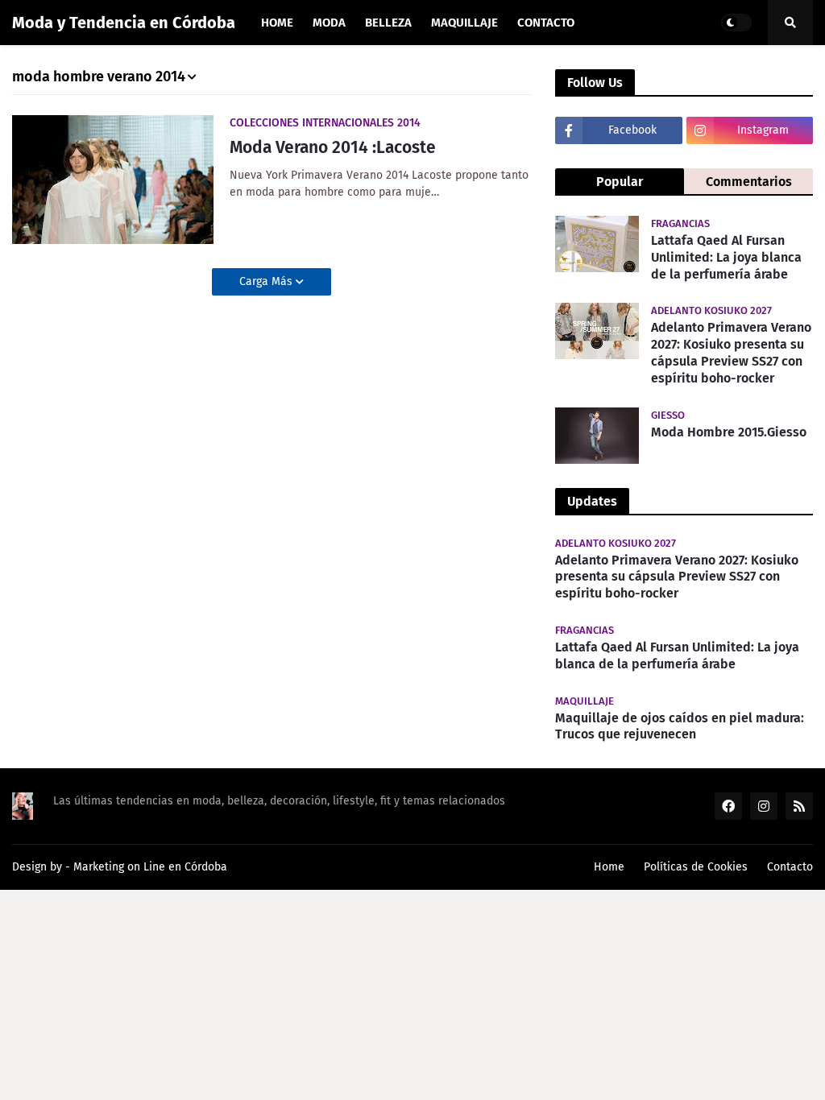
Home (609, 867)
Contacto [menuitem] (545, 22)
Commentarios (749, 181)
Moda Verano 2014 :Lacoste (333, 147)
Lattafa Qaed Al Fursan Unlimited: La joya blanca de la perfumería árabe (726, 257)
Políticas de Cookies (696, 867)
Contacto (790, 867)
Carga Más (267, 281)
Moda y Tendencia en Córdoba (123, 22)
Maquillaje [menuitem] (464, 22)
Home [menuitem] (277, 22)
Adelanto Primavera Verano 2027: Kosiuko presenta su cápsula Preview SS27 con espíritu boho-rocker (731, 352)
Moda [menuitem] (329, 22)
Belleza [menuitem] (388, 22)
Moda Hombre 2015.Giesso (728, 432)
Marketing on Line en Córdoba (150, 867)
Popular (619, 181)
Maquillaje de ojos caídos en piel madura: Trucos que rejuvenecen (679, 726)
